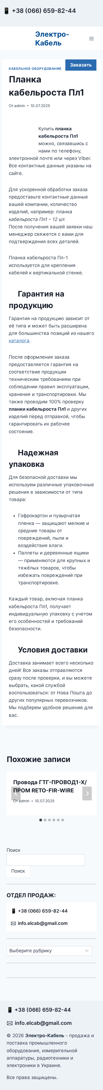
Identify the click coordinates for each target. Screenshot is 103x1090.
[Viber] (88, 15)
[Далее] (87, 793)
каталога (19, 340)
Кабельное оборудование (35, 69)
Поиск (13, 850)
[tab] (40, 820)
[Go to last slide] (16, 793)
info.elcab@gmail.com (43, 923)
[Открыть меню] (91, 38)
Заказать (81, 65)
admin (19, 105)
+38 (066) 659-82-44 (45, 10)
